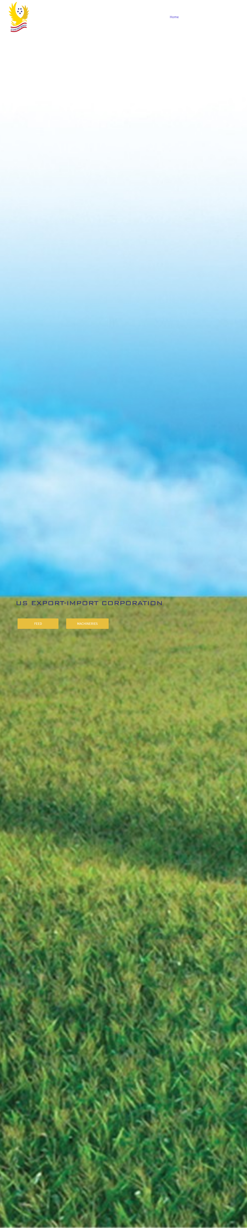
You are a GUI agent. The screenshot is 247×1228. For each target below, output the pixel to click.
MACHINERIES (87, 623)
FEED (38, 623)
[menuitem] (174, 17)
